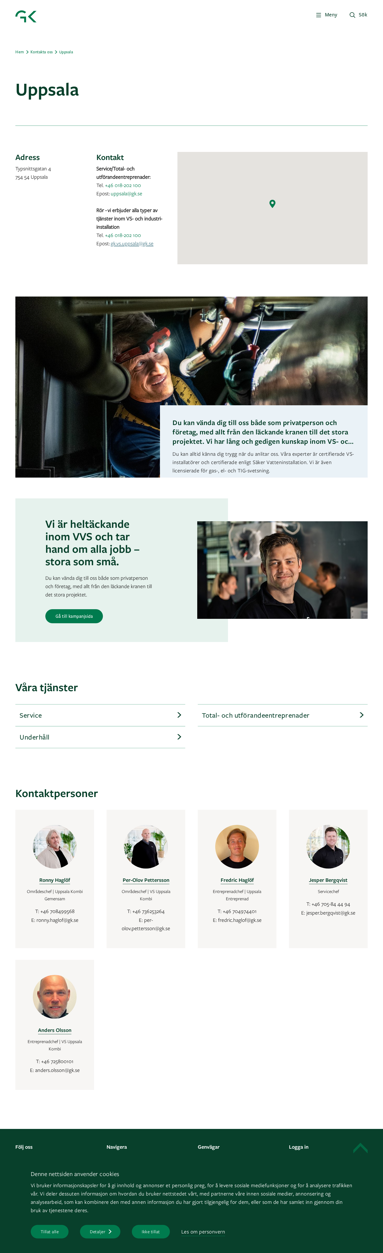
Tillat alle (50, 1232)
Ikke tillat (151, 1232)
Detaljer (97, 1232)
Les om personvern (203, 1231)
